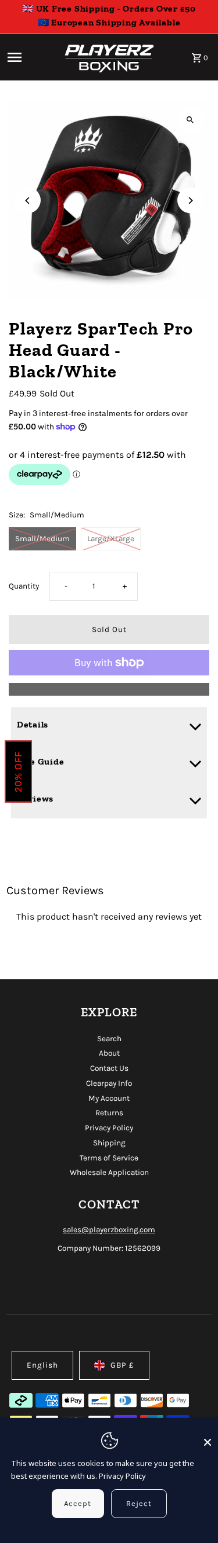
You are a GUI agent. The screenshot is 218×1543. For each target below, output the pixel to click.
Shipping (109, 1142)
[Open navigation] (30, 57)
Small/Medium (42, 538)
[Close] (207, 1437)
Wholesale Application (109, 1172)
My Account (109, 1098)
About (109, 1053)
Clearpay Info (109, 1083)
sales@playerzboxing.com (109, 1229)
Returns (109, 1112)
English (42, 1365)
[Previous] (28, 201)
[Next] (190, 201)
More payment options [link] (109, 689)
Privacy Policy (109, 1127)
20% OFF (18, 771)
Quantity (24, 586)
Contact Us (109, 1068)
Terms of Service (109, 1157)
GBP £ (122, 1365)
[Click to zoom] (190, 119)
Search (109, 1038)
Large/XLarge (110, 538)
